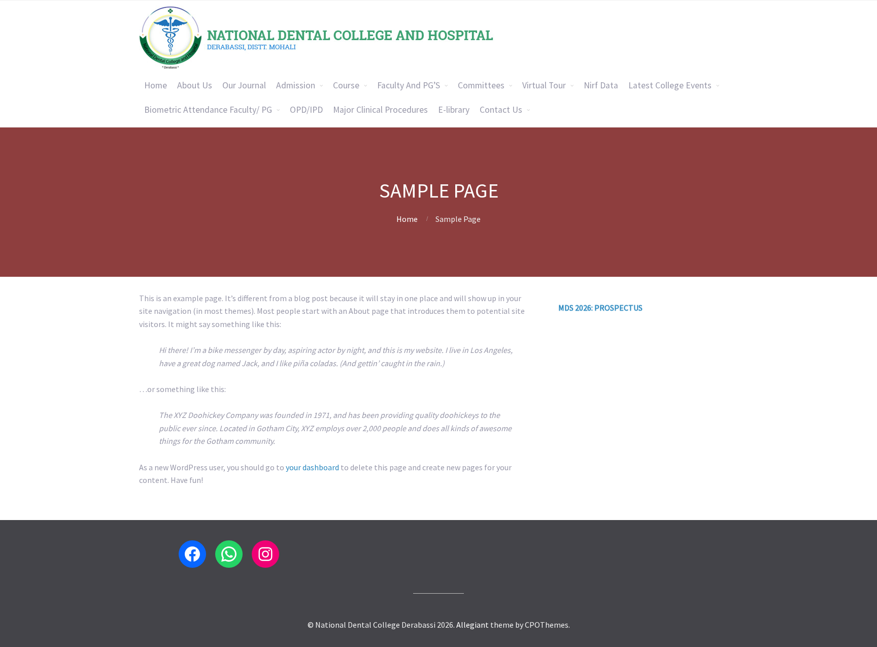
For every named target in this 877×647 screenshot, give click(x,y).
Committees (481, 85)
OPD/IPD (306, 109)
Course (346, 85)
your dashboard (312, 467)
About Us (194, 85)
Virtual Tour (544, 85)
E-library (453, 109)
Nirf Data (601, 85)
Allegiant (472, 625)
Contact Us (501, 109)
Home (155, 85)
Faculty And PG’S (408, 85)
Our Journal (244, 85)
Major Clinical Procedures (380, 109)
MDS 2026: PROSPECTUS (600, 292)
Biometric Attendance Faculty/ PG (208, 109)
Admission (295, 85)
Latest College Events (670, 85)
